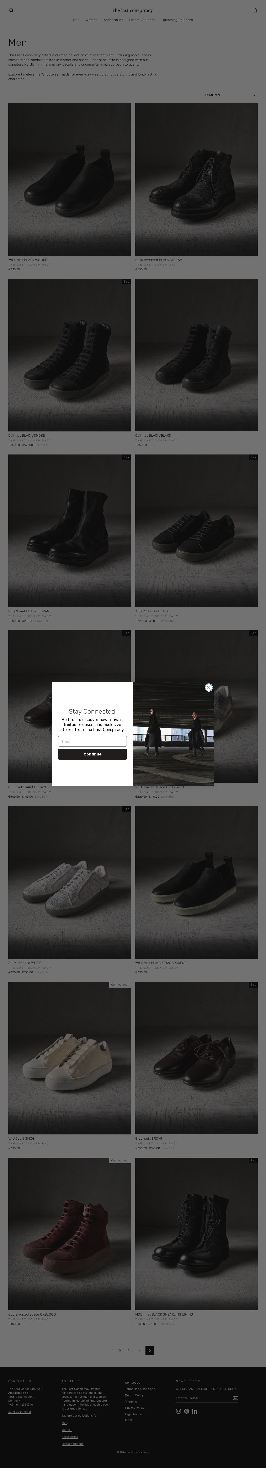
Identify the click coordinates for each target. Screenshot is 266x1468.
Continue (93, 754)
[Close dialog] (208, 687)
